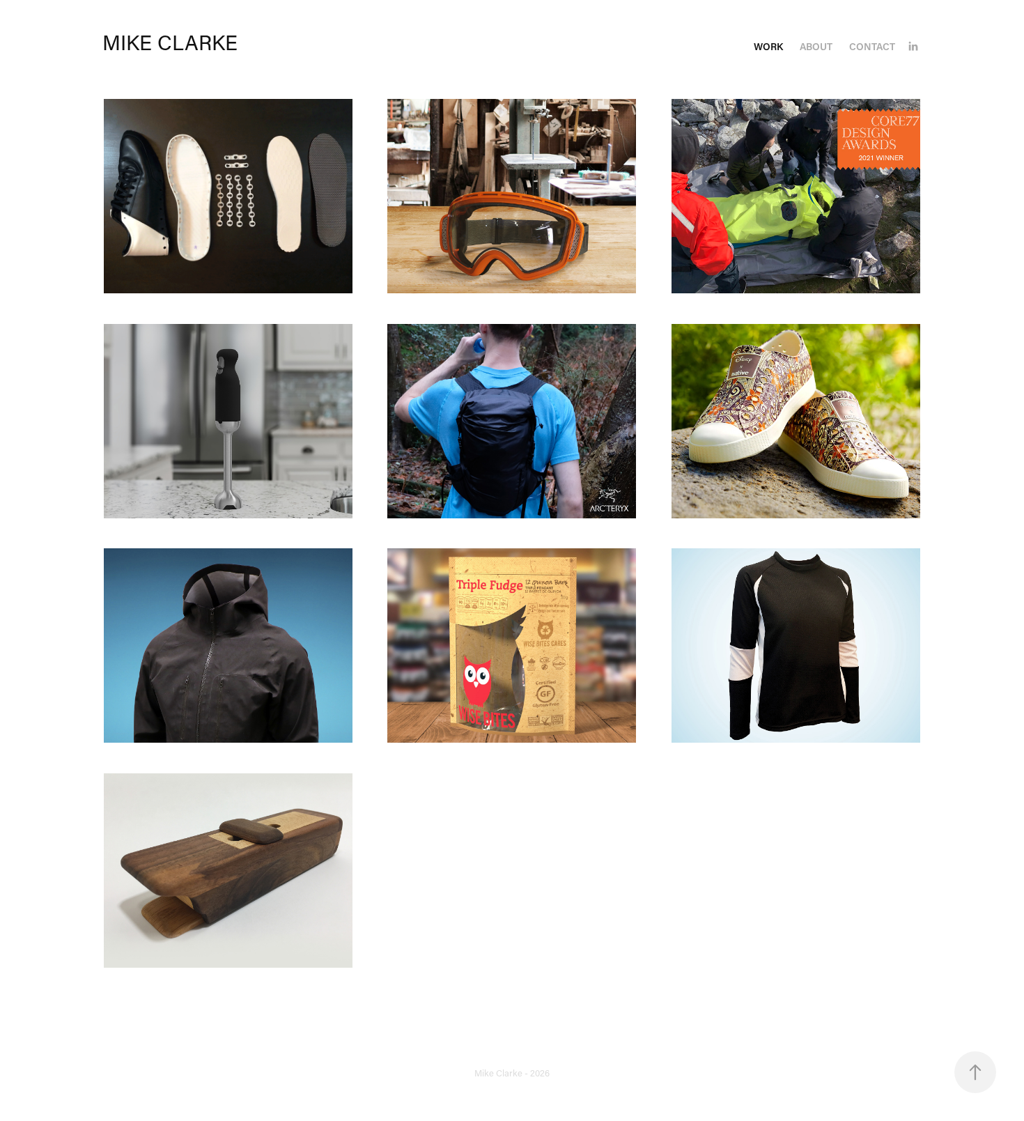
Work (768, 46)
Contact (872, 46)
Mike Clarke (170, 42)
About (816, 46)
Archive (512, 1046)
